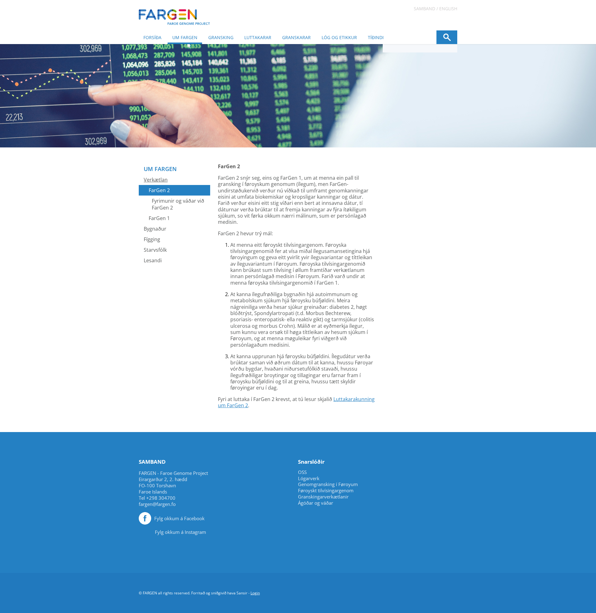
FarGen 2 (159, 190)
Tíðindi (376, 37)
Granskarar (296, 37)
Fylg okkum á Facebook (179, 518)
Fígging (152, 239)
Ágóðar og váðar (315, 503)
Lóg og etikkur (339, 37)
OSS (302, 472)
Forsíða (152, 37)
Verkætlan (156, 179)
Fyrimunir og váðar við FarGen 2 (178, 204)
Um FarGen (184, 37)
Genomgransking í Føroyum (328, 484)
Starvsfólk (155, 249)
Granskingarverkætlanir (323, 497)
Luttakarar (257, 37)
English (448, 8)
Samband (424, 8)
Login (255, 593)
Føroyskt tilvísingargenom (326, 491)
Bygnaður (155, 228)
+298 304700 (160, 498)
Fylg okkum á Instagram (180, 532)
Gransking (220, 37)
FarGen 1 (159, 218)
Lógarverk (308, 478)
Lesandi (153, 260)
